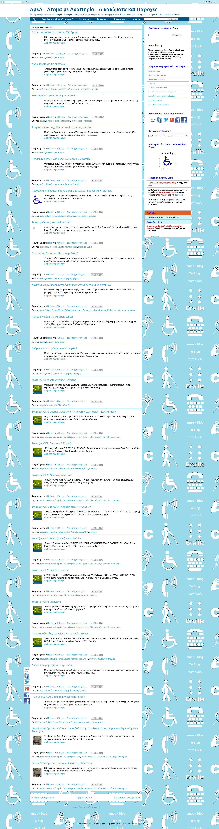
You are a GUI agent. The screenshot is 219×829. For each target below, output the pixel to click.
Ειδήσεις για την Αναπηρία (158, 104)
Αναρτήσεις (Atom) (92, 807)
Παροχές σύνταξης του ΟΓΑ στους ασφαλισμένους (60, 633)
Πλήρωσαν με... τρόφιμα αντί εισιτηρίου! (54, 348)
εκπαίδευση (65, 121)
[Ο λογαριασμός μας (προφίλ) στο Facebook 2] (184, 122)
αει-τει (42, 722)
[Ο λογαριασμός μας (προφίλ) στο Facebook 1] (178, 122)
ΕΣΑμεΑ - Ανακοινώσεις (157, 88)
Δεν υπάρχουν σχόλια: (78, 53)
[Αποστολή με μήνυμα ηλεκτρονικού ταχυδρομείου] (93, 53)
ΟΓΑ (60, 405)
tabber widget (155, 236)
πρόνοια (92, 216)
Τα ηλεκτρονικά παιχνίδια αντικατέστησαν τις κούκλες (62, 127)
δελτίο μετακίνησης (73, 310)
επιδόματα (69, 216)
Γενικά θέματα (52, 57)
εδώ (150, 185)
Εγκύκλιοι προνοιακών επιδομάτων (162, 96)
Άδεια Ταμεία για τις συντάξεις (48, 64)
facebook (179, 195)
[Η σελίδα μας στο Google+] (172, 122)
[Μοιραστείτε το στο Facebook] (100, 53)
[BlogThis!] (96, 53)
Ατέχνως (151, 84)
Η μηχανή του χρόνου (157, 75)
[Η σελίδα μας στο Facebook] (159, 122)
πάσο (124, 310)
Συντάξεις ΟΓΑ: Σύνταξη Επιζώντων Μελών (56, 538)
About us (137, 19)
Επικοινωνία (119, 19)
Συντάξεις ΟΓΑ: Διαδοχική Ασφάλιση (52, 475)
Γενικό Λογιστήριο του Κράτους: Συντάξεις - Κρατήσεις (62, 763)
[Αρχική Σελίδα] (34, 19)
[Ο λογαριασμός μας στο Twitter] (166, 122)
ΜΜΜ (109, 310)
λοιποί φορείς (84, 89)
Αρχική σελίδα (84, 797)
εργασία (63, 184)
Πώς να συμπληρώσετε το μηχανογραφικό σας (58, 696)
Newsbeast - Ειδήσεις (157, 79)
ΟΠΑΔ (97, 757)
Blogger (137, 824)
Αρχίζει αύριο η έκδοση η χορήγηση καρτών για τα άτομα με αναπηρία (71, 284)
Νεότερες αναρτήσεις (43, 797)
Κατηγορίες (84, 19)
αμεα (42, 216)
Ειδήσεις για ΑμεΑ (155, 100)
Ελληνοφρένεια (154, 71)
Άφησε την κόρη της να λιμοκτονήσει (52, 316)
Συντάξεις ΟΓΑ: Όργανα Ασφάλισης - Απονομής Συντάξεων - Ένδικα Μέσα (74, 411)
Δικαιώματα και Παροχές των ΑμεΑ (57, 19)
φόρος (76, 279)
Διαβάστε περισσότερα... (55, 43)
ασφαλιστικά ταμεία (54, 89)
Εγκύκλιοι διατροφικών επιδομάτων (162, 92)
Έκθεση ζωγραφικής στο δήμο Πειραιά (53, 95)
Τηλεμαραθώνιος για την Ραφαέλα (51, 222)
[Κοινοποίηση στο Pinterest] (103, 53)
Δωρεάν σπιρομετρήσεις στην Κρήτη (52, 665)
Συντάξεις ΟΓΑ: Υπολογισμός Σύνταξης (54, 380)
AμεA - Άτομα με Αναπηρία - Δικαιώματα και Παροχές (94, 9)
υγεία (62, 57)
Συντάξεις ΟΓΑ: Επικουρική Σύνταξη (52, 443)
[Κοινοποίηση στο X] (98, 53)
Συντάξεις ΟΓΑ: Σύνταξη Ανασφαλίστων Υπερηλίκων (61, 506)
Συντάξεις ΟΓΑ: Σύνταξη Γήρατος (50, 570)
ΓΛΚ (78, 757)
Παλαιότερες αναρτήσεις (127, 797)
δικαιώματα (88, 310)
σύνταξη (94, 89)
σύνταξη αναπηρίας (111, 437)
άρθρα (42, 57)
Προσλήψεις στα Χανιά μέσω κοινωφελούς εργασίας (61, 159)
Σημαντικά (101, 19)
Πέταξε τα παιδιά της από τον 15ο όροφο (55, 32)
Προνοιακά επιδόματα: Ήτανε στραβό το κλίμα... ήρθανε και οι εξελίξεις (72, 190)
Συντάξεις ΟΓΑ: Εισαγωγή (46, 601)
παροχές (88, 121)
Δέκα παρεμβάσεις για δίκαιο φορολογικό (55, 253)
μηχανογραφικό (98, 722)
